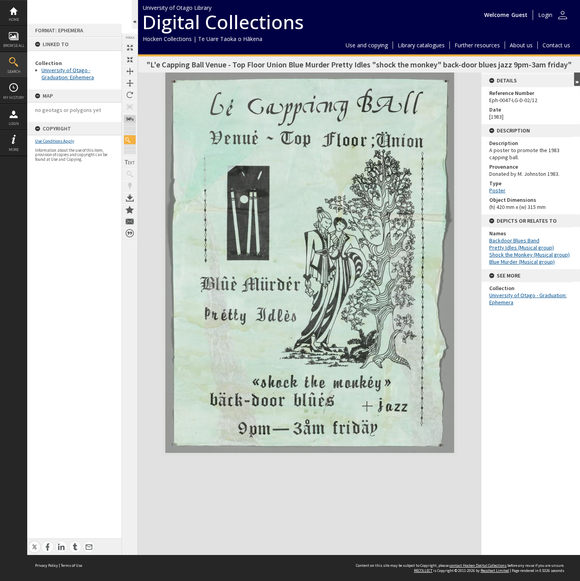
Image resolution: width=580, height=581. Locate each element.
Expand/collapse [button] (577, 79)
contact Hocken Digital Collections (478, 565)
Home (14, 19)
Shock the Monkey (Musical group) (529, 254)
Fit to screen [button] (130, 59)
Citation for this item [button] (130, 233)
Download (130, 198)
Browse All (13, 45)
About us (521, 45)
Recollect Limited (495, 570)
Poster (497, 190)
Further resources (477, 45)
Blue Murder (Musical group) (522, 261)
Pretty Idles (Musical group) (521, 247)
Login (14, 123)
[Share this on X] (34, 542)
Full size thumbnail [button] (130, 48)
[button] (130, 139)
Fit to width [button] (130, 71)
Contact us (556, 45)
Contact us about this (130, 221)
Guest (519, 15)
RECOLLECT (423, 570)
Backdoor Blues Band (514, 240)
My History (13, 97)
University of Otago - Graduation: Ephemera (67, 74)
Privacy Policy (46, 565)
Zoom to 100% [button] (130, 107)
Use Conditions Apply (54, 141)
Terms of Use (71, 565)
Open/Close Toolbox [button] (135, 14)
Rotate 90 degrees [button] (130, 95)
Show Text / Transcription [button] (130, 162)
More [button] (14, 149)
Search (14, 71)
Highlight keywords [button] (130, 186)
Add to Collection (130, 210)
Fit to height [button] (130, 83)
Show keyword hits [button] (130, 174)
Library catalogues (421, 45)
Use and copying (367, 45)
